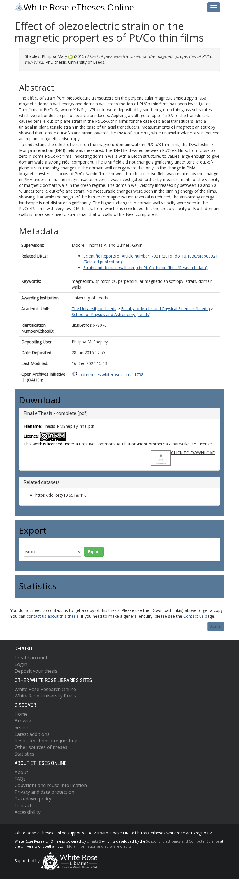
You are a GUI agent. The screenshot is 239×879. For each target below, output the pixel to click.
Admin (215, 626)
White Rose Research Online (45, 689)
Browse (23, 721)
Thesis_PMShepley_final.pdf (68, 426)
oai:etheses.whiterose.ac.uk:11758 (111, 374)
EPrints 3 (94, 841)
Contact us (193, 616)
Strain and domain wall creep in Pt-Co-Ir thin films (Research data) (145, 267)
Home (21, 714)
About (21, 772)
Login (21, 664)
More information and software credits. (100, 846)
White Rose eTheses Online (79, 7)
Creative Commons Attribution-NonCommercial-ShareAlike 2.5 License (145, 444)
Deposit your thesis (36, 671)
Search (22, 727)
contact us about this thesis (53, 616)
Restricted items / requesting (46, 740)
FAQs (20, 779)
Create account (31, 657)
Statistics (24, 754)
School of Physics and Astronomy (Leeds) (111, 314)
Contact (23, 805)
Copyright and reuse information (51, 785)
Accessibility (28, 812)
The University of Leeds (94, 308)
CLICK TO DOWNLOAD (193, 452)
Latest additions (32, 734)
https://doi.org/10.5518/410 (61, 495)
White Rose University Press (45, 695)
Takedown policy (33, 798)
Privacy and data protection (44, 792)
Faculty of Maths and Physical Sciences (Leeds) (165, 308)
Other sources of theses (41, 747)
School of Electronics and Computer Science (182, 841)
